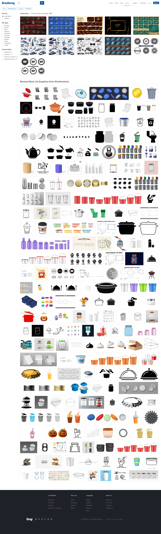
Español (88, 502)
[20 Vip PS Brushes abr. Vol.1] (118, 25)
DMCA (73, 508)
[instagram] (45, 519)
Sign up (156, 3)
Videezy (50, 505)
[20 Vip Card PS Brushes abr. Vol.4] (61, 25)
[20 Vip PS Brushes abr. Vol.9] (33, 46)
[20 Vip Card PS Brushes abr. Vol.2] (89, 25)
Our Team (109, 502)
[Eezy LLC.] (29, 519)
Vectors (111, 3)
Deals (72, 500)
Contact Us (109, 508)
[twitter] (39, 519)
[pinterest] (42, 519)
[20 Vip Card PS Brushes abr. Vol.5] (146, 25)
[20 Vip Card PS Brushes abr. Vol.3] (33, 25)
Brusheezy (51, 500)
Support (73, 505)
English (88, 500)
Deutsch (88, 508)
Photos (116, 3)
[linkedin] (51, 519)
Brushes (127, 3)
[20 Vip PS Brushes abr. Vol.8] (61, 46)
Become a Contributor (54, 508)
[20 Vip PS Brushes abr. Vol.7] (89, 46)
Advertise (74, 502)
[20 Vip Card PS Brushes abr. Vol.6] (118, 46)
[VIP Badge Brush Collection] (146, 46)
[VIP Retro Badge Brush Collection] (33, 66)
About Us (109, 500)
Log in (149, 3)
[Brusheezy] (8, 3)
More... (88, 511)
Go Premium (143, 3)
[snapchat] (48, 519)
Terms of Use (109, 519)
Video (121, 3)
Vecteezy (51, 502)
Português (89, 505)
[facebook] (36, 519)
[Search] (42, 3)
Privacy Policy (119, 519)
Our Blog (108, 505)
